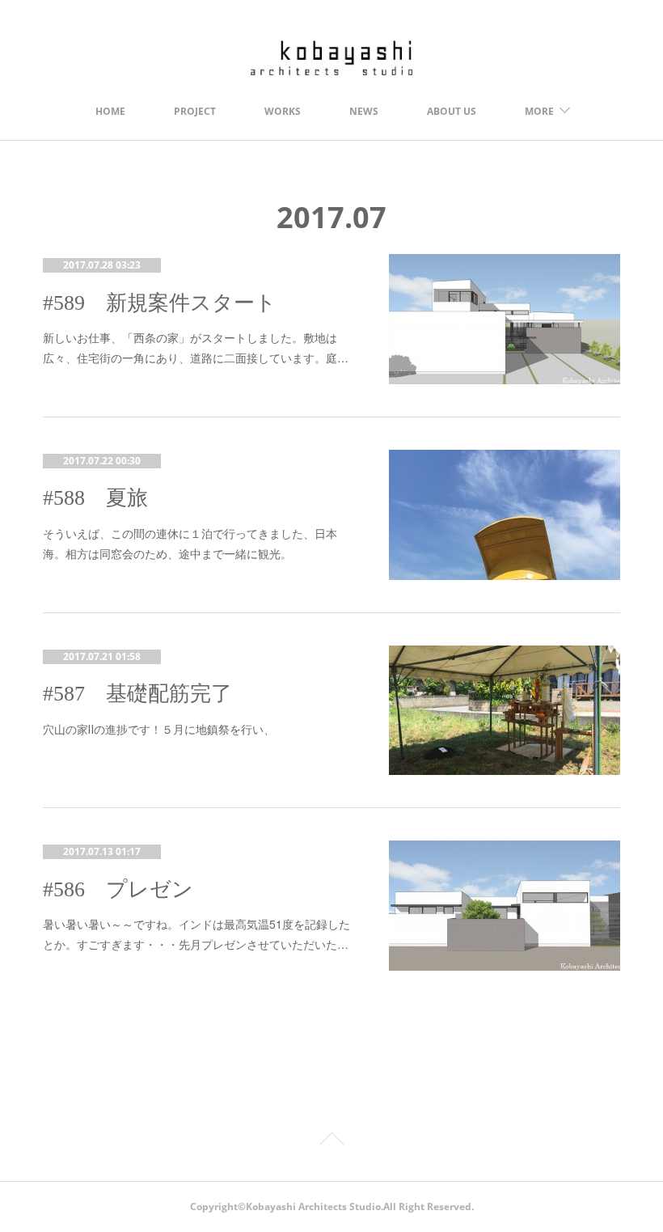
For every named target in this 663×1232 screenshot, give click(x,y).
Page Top (331, 1141)
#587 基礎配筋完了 (137, 693)
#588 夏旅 (95, 498)
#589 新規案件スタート (160, 303)
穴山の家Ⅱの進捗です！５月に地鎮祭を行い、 (159, 729)
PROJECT (195, 111)
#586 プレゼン (118, 889)
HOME (110, 111)
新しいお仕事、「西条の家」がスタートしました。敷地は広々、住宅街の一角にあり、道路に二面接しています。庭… (195, 347)
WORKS (282, 111)
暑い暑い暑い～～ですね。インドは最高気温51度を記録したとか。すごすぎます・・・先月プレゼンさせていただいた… (196, 934)
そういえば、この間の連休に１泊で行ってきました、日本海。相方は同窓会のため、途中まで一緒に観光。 (190, 543)
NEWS (363, 111)
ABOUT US (451, 111)
